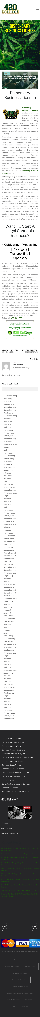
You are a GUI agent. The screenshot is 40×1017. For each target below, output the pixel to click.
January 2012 (9, 690)
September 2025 (10, 396)
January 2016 (9, 621)
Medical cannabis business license (10, 351)
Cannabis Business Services (13, 742)
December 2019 (10, 541)
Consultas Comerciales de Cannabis (16, 784)
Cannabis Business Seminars (13, 746)
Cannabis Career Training (11, 765)
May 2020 (7, 530)
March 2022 (8, 484)
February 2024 (9, 433)
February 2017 (9, 584)
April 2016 (7, 613)
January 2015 (9, 641)
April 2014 (7, 667)
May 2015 (7, 630)
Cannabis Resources (13, 1000)
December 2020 (10, 519)
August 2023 (8, 447)
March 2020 (8, 533)
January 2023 (9, 459)
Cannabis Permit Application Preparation (17, 757)
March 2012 (8, 684)
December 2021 (10, 490)
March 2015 (8, 636)
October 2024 (9, 413)
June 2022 (8, 476)
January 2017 (9, 587)
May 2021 (7, 504)
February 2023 (9, 456)
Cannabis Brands (8, 780)
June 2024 (8, 421)
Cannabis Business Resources (13, 776)
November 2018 (10, 556)
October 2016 (9, 596)
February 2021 (9, 513)
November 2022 (10, 461)
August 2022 (8, 470)
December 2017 (10, 567)
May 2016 (7, 610)
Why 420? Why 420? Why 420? (14, 754)
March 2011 (8, 710)
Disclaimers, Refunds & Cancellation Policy (20, 993)
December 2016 (10, 590)
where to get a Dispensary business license (18, 65)
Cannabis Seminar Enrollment (13, 750)
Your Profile (24, 1006)
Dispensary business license (27, 37)
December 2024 (10, 407)
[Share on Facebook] (30, 359)
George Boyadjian (7, 68)
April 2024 (7, 427)
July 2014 (7, 659)
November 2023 (10, 441)
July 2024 (7, 419)
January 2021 (9, 516)
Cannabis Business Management (15, 761)
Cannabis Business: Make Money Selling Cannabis (17, 854)
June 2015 (8, 627)
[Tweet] (32, 359)
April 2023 (7, 450)
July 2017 (7, 579)
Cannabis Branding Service (20, 986)
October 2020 (9, 521)
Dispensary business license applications (15, 39)
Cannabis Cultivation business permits (30, 351)
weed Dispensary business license (26, 63)
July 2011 (7, 699)
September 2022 (10, 467)
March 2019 (8, 547)
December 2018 (10, 553)
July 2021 (7, 499)
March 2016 (8, 616)
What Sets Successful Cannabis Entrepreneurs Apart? (18, 890)
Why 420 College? (30, 966)
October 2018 (9, 559)
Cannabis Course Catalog (11, 966)
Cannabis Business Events (20, 980)
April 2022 (7, 481)
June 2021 (8, 501)
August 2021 (8, 496)
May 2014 (7, 664)
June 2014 (8, 661)
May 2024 (7, 424)
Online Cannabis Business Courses (15, 773)
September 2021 (10, 493)
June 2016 (8, 607)
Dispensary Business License (20, 95)
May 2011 (7, 704)
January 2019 (9, 550)
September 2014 (10, 653)
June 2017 (8, 581)
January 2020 (9, 539)
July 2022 (7, 473)
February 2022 (9, 487)
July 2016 (7, 604)
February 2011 (9, 713)
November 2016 (10, 593)
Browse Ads (29, 1000)
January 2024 (9, 436)
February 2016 (9, 619)
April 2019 (7, 544)
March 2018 (8, 564)
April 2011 (7, 707)
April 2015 (7, 633)
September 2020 (10, 524)
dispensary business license (12, 47)
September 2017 (10, 573)
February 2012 (9, 687)
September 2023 (10, 444)
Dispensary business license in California (20, 52)
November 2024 (10, 410)
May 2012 (7, 679)
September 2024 (10, 416)
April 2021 (7, 507)
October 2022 (9, 464)
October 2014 (9, 650)
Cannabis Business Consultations (15, 739)
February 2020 (9, 536)
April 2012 (7, 681)
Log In (13, 1006)
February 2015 (9, 639)
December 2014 (10, 644)
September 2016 (10, 599)
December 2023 (10, 439)
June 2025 (8, 399)
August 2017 (8, 576)
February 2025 (9, 401)
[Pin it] (34, 359)
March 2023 (8, 453)
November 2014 (10, 647)
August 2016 (8, 601)
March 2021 (8, 510)
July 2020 (7, 527)
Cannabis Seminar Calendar (13, 769)
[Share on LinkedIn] (36, 359)
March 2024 (8, 430)
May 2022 (7, 479)
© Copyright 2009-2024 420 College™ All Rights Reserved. (20, 951)
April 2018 (7, 561)
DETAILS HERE (16, 318)
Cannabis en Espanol (10, 788)
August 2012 (8, 673)
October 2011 (9, 693)
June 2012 (8, 676)
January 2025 (9, 404)
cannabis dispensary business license (25, 44)
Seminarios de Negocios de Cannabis (16, 791)
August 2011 (8, 696)
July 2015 (7, 624)
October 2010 (9, 719)
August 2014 (8, 656)
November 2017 (10, 570)
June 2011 (7, 701)
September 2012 (10, 670)
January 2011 (9, 716)
